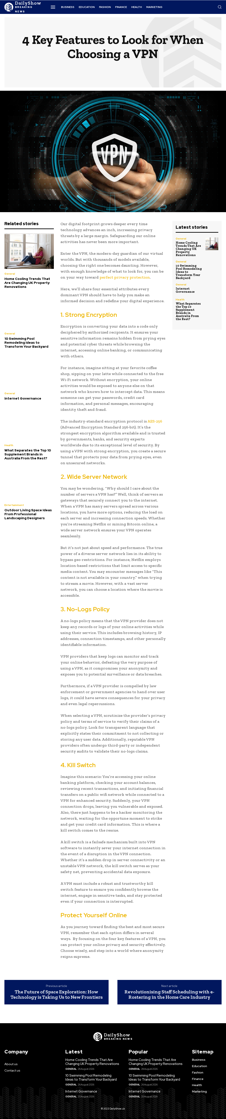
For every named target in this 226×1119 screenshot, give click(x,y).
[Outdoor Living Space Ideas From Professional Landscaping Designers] (29, 482)
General (9, 273)
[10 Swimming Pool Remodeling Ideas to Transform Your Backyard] (29, 311)
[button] (220, 7)
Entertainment (14, 505)
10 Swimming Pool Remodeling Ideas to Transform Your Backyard (26, 342)
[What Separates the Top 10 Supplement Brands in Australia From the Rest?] (29, 422)
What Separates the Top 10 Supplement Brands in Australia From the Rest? (27, 454)
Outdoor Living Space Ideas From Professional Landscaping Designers (28, 514)
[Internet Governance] (29, 371)
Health (8, 445)
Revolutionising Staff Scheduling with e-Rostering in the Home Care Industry (169, 994)
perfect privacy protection (125, 277)
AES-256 (154, 421)
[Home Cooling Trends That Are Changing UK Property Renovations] (29, 251)
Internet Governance (22, 398)
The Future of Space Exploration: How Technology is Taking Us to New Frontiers (57, 994)
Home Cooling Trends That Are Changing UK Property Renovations (27, 283)
